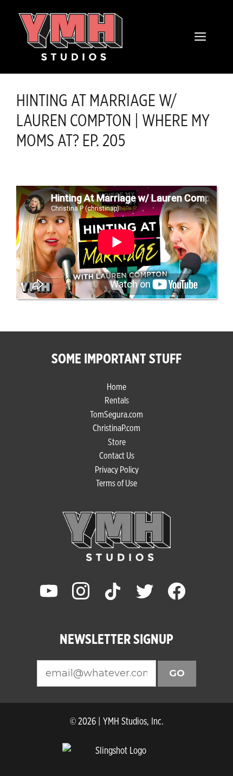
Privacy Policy (117, 469)
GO (177, 673)
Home (116, 386)
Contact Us (116, 455)
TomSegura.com (116, 414)
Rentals (117, 400)
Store (117, 441)
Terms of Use (116, 483)
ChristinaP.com (116, 427)
